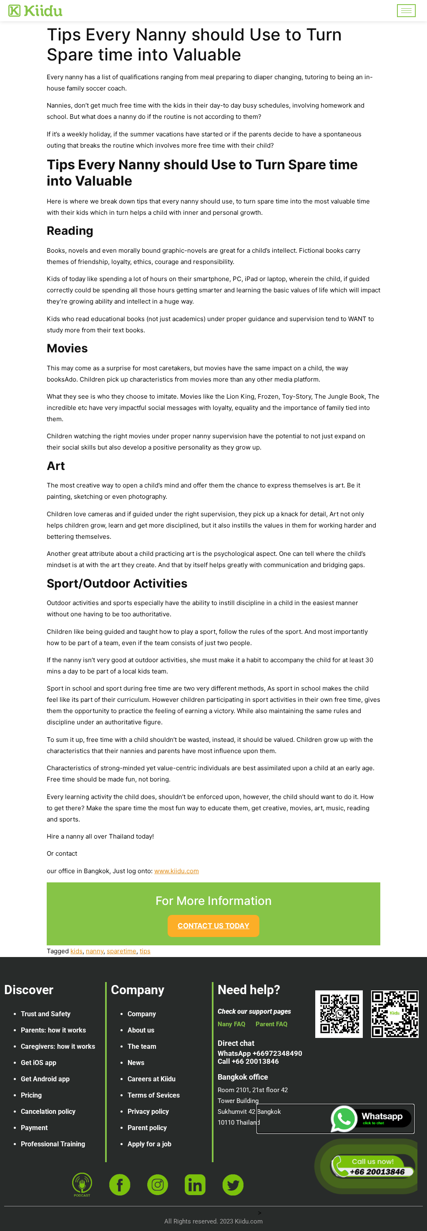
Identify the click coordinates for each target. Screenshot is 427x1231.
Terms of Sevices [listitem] (154, 1095)
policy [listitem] (66, 1111)
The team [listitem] (142, 1046)
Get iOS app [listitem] (38, 1063)
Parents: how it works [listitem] (53, 1030)
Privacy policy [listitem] (148, 1111)
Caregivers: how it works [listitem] (58, 1046)
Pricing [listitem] (31, 1095)
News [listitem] (136, 1063)
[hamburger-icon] (406, 10)
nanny (94, 951)
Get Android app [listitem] (45, 1079)
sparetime (121, 951)
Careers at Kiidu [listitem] (152, 1079)
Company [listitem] (142, 1014)
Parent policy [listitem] (147, 1128)
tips (145, 951)
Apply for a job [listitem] (149, 1144)
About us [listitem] (141, 1030)
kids (76, 951)
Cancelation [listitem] (38, 1111)
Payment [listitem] (34, 1128)
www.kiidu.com (176, 871)
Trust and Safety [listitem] (45, 1014)
